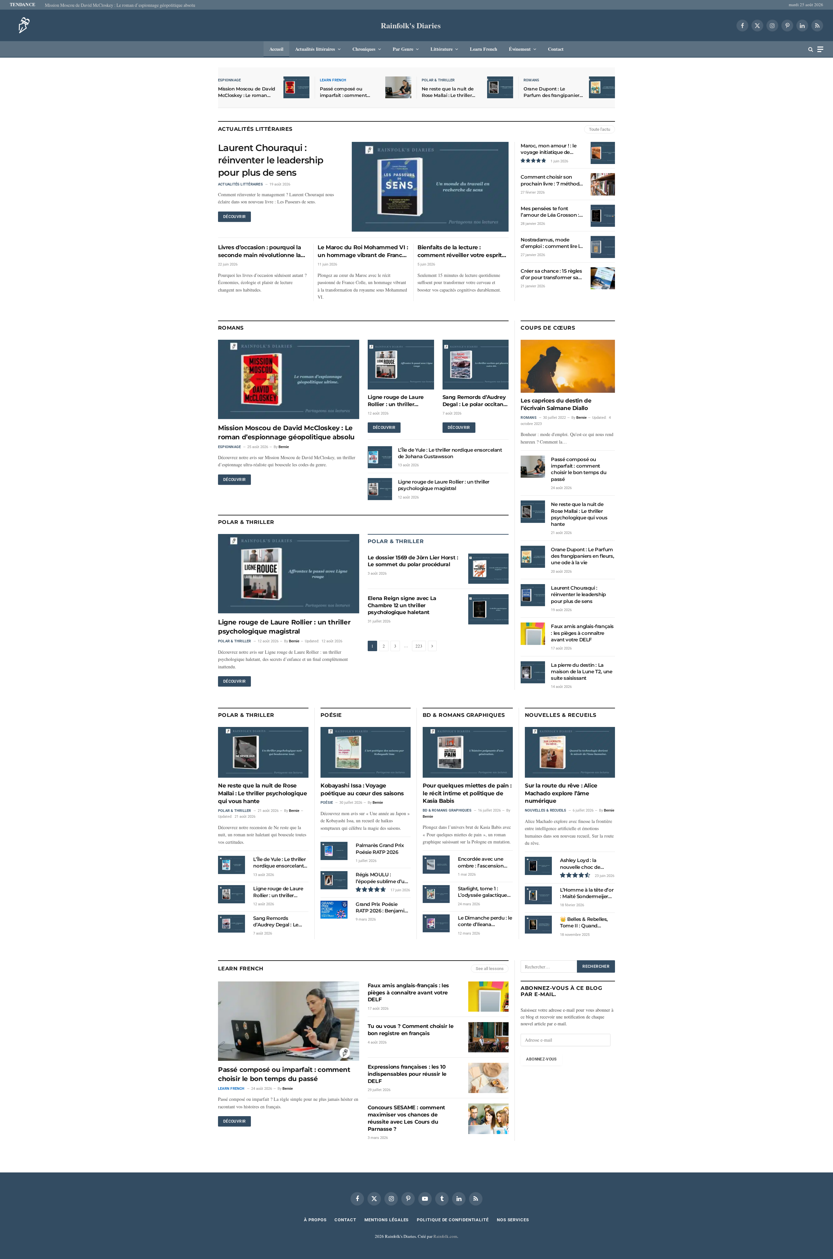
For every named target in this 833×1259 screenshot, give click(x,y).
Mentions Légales (386, 1219)
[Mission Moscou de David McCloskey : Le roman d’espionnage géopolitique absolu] (296, 87)
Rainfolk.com (445, 1236)
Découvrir (234, 216)
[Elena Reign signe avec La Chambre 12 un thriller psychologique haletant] (488, 609)
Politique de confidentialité (452, 1219)
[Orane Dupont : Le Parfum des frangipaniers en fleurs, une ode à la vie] (602, 87)
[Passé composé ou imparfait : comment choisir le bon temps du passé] (398, 87)
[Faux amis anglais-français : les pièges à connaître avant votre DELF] (533, 634)
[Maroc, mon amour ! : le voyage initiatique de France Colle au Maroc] (603, 153)
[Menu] (820, 49)
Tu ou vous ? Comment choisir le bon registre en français (411, 1029)
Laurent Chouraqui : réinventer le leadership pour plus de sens (270, 160)
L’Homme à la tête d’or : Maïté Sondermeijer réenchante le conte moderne (586, 893)
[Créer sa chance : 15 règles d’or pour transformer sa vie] (603, 278)
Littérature (441, 49)
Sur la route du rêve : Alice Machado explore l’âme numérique (561, 793)
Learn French (483, 49)
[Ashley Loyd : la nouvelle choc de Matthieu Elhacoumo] (538, 866)
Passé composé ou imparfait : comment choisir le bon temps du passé (347, 92)
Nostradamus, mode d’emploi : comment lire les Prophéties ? (552, 243)
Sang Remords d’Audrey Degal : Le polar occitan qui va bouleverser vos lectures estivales (474, 401)
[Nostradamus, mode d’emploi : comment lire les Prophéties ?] (603, 247)
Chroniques (364, 49)
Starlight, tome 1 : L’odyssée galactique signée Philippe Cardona (482, 892)
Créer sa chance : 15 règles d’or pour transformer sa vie (551, 274)
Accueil (276, 49)
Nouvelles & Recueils (560, 715)
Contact (556, 49)
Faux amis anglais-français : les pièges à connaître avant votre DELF (582, 633)
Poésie (331, 715)
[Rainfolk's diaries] (22, 25)
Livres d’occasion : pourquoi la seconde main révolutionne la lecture (259, 251)
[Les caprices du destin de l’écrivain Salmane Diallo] (568, 366)
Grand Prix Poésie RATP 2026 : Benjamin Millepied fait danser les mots (383, 907)
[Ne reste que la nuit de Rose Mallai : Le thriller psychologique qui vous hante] (500, 87)
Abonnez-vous (541, 1059)
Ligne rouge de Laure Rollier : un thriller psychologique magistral (400, 401)
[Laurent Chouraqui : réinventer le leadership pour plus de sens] (430, 187)
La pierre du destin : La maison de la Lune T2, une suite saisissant (581, 671)
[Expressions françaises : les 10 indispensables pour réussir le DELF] (488, 1078)
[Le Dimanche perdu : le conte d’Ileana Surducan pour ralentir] (436, 923)
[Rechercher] (810, 49)
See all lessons (490, 968)
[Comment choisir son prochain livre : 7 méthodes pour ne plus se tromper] (603, 184)
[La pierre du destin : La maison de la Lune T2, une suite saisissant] (533, 672)
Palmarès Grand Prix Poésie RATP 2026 (380, 848)
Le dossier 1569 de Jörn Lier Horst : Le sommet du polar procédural (413, 561)
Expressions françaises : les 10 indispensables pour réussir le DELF (407, 1074)
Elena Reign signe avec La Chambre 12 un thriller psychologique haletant (402, 605)
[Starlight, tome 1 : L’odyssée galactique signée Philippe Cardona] (436, 894)
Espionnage (229, 80)
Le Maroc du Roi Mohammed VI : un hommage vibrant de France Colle (363, 251)
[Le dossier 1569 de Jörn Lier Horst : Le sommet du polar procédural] (488, 569)
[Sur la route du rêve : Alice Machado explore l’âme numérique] (570, 752)
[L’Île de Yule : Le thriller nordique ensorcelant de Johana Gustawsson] (380, 457)
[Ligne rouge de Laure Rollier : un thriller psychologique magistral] (401, 365)
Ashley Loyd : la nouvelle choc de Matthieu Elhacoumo (585, 863)
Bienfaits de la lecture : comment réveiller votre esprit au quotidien (459, 251)
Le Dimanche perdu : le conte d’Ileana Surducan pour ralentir (485, 921)
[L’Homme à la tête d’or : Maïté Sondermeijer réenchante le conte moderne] (538, 895)
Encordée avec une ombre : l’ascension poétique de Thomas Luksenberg (482, 862)
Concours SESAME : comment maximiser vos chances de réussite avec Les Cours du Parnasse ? (406, 1118)
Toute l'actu (599, 129)
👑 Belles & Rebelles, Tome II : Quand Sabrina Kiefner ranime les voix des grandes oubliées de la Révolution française (586, 922)
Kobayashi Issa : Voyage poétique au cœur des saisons (362, 789)
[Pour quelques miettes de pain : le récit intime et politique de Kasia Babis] (468, 752)
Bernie (284, 447)
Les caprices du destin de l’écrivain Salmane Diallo (556, 404)
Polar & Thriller (438, 80)
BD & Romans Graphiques (464, 715)
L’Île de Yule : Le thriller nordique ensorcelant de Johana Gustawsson (450, 453)
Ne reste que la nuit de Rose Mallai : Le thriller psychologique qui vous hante (449, 92)
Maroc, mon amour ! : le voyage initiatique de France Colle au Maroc (548, 149)
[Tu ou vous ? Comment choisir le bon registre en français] (488, 1037)
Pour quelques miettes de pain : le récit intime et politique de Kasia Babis (467, 793)
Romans (531, 80)
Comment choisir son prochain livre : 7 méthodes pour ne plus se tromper (552, 180)
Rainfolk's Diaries (411, 25)
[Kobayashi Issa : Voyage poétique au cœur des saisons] (366, 752)
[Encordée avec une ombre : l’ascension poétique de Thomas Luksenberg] (436, 864)
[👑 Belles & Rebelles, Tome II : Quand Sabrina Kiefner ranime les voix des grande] (538, 925)
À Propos (315, 1219)
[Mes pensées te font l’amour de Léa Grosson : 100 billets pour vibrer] (603, 216)
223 (419, 646)
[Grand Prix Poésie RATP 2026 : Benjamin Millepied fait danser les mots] (334, 910)
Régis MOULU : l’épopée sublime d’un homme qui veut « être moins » (382, 878)
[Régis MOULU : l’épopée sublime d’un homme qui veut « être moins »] (334, 880)
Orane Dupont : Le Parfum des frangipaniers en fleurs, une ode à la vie (553, 92)
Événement (520, 49)
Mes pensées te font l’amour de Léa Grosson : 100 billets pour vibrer (550, 212)
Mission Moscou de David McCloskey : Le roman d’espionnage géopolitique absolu (120, 5)
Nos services (513, 1219)
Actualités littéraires (315, 49)
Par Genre (403, 49)
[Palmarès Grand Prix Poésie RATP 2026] (334, 851)
